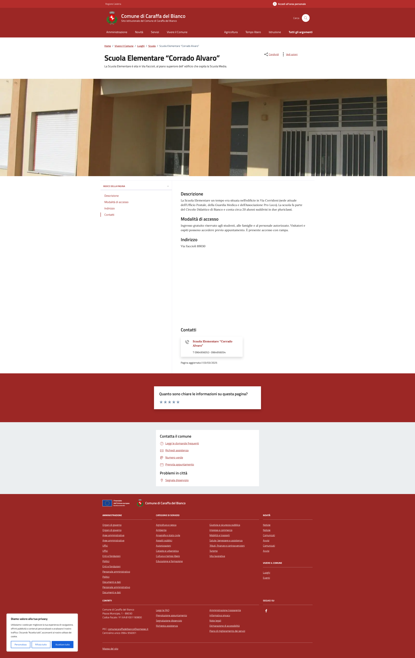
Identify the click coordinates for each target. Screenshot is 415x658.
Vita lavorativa (217, 556)
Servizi (155, 32)
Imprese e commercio (220, 530)
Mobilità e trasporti (219, 535)
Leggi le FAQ (162, 610)
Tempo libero (253, 32)
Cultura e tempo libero (168, 556)
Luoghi (266, 572)
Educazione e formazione (169, 561)
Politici (105, 561)
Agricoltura (231, 32)
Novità (139, 32)
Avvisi (266, 540)
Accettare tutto (62, 644)
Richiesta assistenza (167, 626)
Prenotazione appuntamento (171, 615)
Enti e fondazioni (111, 556)
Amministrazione (116, 32)
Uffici (105, 546)
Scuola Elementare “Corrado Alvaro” (212, 343)
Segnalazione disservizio (169, 620)
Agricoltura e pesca (166, 525)
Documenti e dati (111, 582)
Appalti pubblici (164, 540)
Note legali (215, 620)
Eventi (266, 578)
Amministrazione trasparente (225, 610)
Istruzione (275, 32)
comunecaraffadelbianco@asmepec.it (128, 629)
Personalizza (21, 644)
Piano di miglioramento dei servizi (227, 631)
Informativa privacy (219, 615)
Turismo (213, 551)
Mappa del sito (110, 649)
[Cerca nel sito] (306, 18)
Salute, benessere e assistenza (226, 540)
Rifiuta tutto (41, 644)
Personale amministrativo (116, 571)
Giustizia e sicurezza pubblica (224, 525)
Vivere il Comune (177, 32)
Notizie (266, 525)
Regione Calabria (113, 4)
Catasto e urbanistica (167, 551)
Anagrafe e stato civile (168, 535)
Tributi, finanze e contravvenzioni (227, 546)
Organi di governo (111, 525)
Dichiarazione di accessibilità (224, 626)
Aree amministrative (113, 535)
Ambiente (161, 530)
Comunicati (269, 535)
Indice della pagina (114, 186)
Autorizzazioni (163, 546)
